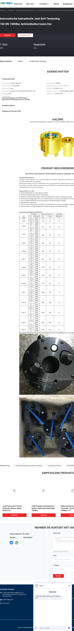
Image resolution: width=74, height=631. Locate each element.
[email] (11, 542)
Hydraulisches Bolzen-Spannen (25, 10)
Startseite (3, 10)
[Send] (69, 628)
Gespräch (8, 35)
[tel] (22, 542)
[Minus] (69, 586)
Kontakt (58, 576)
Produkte (11, 10)
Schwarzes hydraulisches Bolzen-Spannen (29, 465)
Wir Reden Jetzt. (25, 35)
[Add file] (35, 628)
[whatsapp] (16, 542)
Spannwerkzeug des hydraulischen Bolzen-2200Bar (40, 508)
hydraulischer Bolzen (54, 465)
